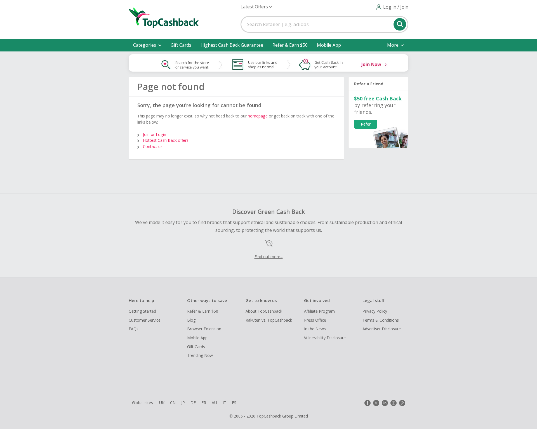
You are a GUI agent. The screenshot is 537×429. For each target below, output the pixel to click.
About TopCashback (264, 311)
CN (173, 402)
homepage (258, 116)
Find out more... (269, 256)
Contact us (152, 146)
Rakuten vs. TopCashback (269, 320)
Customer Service (145, 320)
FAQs (133, 328)
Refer (366, 124)
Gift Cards (181, 45)
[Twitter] (376, 403)
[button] (256, 6)
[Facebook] (367, 403)
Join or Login (154, 134)
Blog (191, 320)
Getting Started (142, 311)
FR (203, 402)
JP (183, 402)
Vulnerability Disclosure (325, 337)
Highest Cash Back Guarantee (232, 45)
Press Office (315, 320)
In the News (315, 328)
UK (161, 402)
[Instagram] (393, 403)
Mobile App (329, 45)
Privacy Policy (374, 311)
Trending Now (200, 355)
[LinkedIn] (385, 403)
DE (193, 402)
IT (224, 402)
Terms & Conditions (380, 320)
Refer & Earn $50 (290, 45)
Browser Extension (204, 328)
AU (214, 402)
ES (234, 402)
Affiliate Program (319, 311)
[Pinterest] (402, 403)
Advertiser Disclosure (381, 328)
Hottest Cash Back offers (166, 140)
